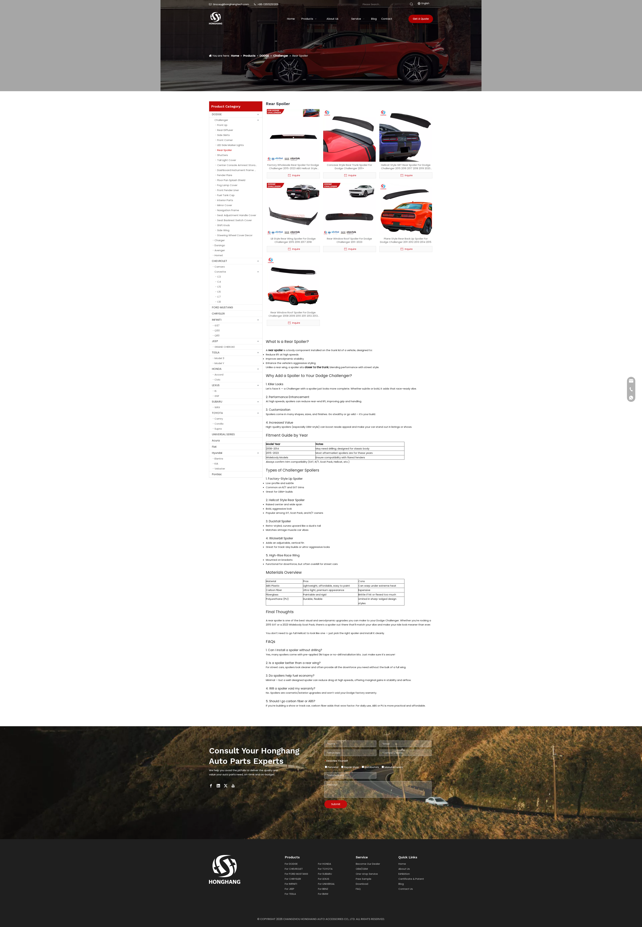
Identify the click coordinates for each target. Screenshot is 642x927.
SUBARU (217, 402)
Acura (216, 440)
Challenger (221, 120)
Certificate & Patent (411, 879)
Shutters (222, 155)
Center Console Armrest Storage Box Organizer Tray (239, 165)
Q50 (217, 330)
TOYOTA (217, 413)
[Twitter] (226, 785)
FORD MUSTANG (222, 307)
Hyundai (217, 453)
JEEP (215, 341)
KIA (216, 463)
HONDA (217, 369)
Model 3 (219, 358)
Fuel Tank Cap (226, 195)
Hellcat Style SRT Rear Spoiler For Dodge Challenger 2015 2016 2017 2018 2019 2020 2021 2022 (406, 166)
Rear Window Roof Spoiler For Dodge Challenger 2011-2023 (349, 240)
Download (362, 884)
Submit (335, 804)
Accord (219, 374)
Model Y (219, 363)
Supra (218, 428)
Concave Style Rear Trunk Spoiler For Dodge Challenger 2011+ (349, 166)
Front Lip (222, 125)
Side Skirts (223, 135)
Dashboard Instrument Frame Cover (239, 170)
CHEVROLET (219, 261)
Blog (401, 884)
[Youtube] (233, 785)
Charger (220, 240)
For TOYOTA (325, 869)
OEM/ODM (362, 869)
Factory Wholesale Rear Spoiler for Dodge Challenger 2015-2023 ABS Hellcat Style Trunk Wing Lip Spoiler (293, 166)
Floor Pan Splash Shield (231, 180)
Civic (217, 379)
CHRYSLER (218, 314)
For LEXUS (323, 879)
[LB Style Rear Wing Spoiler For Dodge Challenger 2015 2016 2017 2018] (293, 209)
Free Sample (363, 879)
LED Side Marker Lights (230, 145)
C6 (219, 291)
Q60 (217, 335)
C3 (219, 276)
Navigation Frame (228, 210)
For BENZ (323, 889)
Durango (220, 245)
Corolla (219, 423)
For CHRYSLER (293, 879)
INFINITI (216, 320)
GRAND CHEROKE (225, 347)
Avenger (220, 250)
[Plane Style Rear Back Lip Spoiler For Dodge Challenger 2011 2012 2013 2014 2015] (405, 209)
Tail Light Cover (226, 160)
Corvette (220, 271)
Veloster (220, 468)
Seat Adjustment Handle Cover (236, 215)
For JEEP (289, 889)
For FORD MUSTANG (296, 874)
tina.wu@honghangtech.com (231, 4)
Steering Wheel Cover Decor (234, 235)
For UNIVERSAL (326, 884)
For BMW (323, 894)
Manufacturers (393, 767)
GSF (217, 396)
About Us (404, 869)
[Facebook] (211, 785)
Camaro (220, 266)
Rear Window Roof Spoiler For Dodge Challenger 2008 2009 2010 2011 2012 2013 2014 (293, 314)
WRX (217, 407)
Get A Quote (421, 19)
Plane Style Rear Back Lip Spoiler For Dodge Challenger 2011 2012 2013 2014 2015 (405, 240)
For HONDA (324, 864)
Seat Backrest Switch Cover (234, 220)
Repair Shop (351, 767)
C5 (219, 286)
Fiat (214, 447)
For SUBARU (325, 874)
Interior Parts (225, 200)
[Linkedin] (218, 785)
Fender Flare (224, 175)
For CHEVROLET (294, 869)
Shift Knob (223, 225)
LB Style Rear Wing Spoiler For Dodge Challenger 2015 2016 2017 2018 (293, 240)
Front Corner (225, 140)
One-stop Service (367, 874)
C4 (219, 281)
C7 (219, 296)
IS (216, 391)
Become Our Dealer (368, 864)
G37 (217, 325)
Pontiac (217, 474)
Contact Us (405, 889)
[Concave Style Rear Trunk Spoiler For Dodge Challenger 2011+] (349, 135)
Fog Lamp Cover (227, 185)
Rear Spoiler (224, 150)
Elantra (219, 458)
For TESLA (290, 894)
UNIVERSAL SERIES (223, 434)
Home (402, 864)
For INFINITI (291, 884)
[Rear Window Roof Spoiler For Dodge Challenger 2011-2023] (349, 209)
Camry (219, 418)
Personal (332, 767)
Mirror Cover (224, 205)
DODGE (217, 114)
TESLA (216, 352)
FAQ (358, 889)
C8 (219, 301)
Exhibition (404, 874)
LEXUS (216, 385)
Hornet (219, 255)
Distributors (371, 767)
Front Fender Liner (228, 190)
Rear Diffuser (225, 130)
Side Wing (223, 230)
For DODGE (291, 864)
